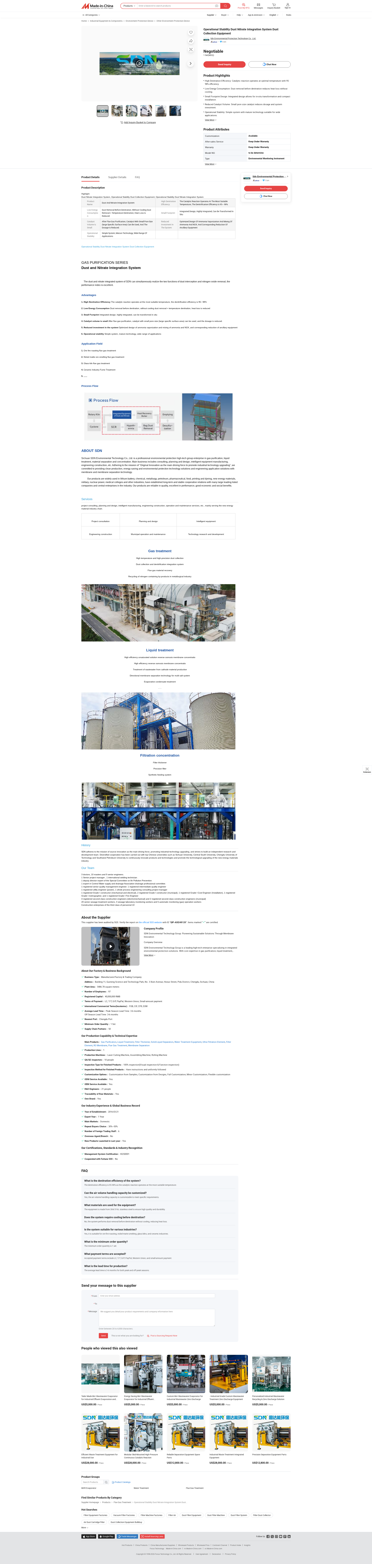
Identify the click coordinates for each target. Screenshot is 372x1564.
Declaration (216, 1554)
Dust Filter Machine (216, 1515)
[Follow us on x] (272, 1536)
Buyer (224, 15)
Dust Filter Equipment (191, 1515)
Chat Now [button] (271, 64)
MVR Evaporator (88, 1488)
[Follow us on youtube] (280, 1536)
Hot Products (127, 1545)
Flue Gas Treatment (117, 1045)
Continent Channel (219, 1545)
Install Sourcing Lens (153, 1536)
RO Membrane (100, 1045)
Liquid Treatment (125, 1041)
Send (103, 1335)
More (83, 1527)
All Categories (91, 15)
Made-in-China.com (173, 1548)
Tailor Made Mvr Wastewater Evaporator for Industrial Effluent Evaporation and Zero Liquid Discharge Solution (99, 1399)
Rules (288, 15)
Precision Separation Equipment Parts (269, 1454)
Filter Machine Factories (151, 1515)
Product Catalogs (122, 1482)
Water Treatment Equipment (188, 1041)
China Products (141, 1545)
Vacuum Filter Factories (124, 1515)
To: (96, 1303)
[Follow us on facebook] (268, 1536)
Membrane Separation (139, 1045)
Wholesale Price (203, 1545)
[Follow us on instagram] (276, 1536)
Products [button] (128, 5)
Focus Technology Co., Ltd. (165, 1554)
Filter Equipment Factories (95, 1515)
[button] (216, 6)
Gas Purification (108, 1041)
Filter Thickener (142, 1041)
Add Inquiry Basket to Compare (140, 122)
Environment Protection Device (139, 20)
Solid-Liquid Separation (162, 1041)
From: (94, 1296)
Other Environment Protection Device (173, 20)
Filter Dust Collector (262, 1515)
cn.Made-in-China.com (213, 1548)
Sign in (288, 7)
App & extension (255, 15)
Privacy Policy (230, 1554)
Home (84, 20)
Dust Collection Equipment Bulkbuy (126, 1522)
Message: (93, 1311)
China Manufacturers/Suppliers (163, 1545)
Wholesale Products (186, 1545)
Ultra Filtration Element (214, 1041)
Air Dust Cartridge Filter (94, 1522)
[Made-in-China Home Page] (97, 6)
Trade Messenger (127, 1536)
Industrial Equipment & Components (106, 20)
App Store (89, 1536)
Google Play (106, 1536)
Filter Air (172, 1515)
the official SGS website (150, 922)
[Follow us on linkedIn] (289, 1536)
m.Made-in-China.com (193, 1548)
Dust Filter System (239, 1515)
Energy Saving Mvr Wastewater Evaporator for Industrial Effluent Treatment (139, 1399)
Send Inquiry (224, 64)
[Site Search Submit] (225, 6)
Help (239, 15)
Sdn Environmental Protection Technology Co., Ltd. (233, 38)
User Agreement (202, 1554)
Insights (247, 1545)
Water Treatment (141, 1488)
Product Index (235, 1545)
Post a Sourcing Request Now (162, 1335)
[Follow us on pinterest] (284, 1536)
